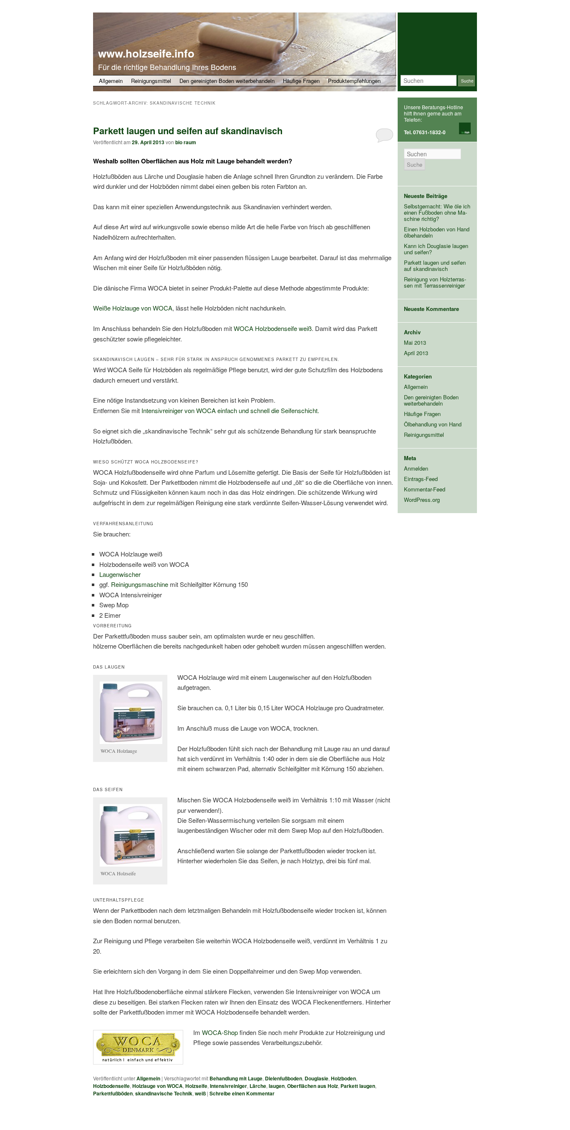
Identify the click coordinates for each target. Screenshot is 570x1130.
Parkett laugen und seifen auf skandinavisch (187, 130)
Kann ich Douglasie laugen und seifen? (436, 249)
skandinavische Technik (163, 1093)
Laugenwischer (120, 574)
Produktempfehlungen (354, 81)
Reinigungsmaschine (139, 584)
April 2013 (416, 353)
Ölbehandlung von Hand (433, 424)
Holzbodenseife (111, 1086)
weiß (200, 1093)
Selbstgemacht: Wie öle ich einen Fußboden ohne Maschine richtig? (437, 212)
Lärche (258, 1086)
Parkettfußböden (113, 1093)
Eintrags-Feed (421, 479)
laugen (277, 1086)
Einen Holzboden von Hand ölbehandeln (436, 232)
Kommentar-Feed (424, 489)
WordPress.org (422, 500)
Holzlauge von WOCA (157, 1086)
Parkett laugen (357, 1086)
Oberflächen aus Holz (312, 1086)
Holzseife (196, 1086)
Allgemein (111, 81)
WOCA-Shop (220, 1032)
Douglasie (316, 1078)
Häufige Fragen (301, 81)
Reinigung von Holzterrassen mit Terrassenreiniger (435, 282)
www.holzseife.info (146, 53)
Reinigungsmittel (151, 81)
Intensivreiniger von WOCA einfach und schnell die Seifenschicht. (230, 410)
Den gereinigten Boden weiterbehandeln (227, 81)
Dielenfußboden (283, 1078)
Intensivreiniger (228, 1086)
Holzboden (343, 1078)
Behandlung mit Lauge (235, 1078)
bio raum (185, 142)
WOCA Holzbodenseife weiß (273, 328)
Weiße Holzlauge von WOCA (132, 307)
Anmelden (416, 468)
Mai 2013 (415, 342)
